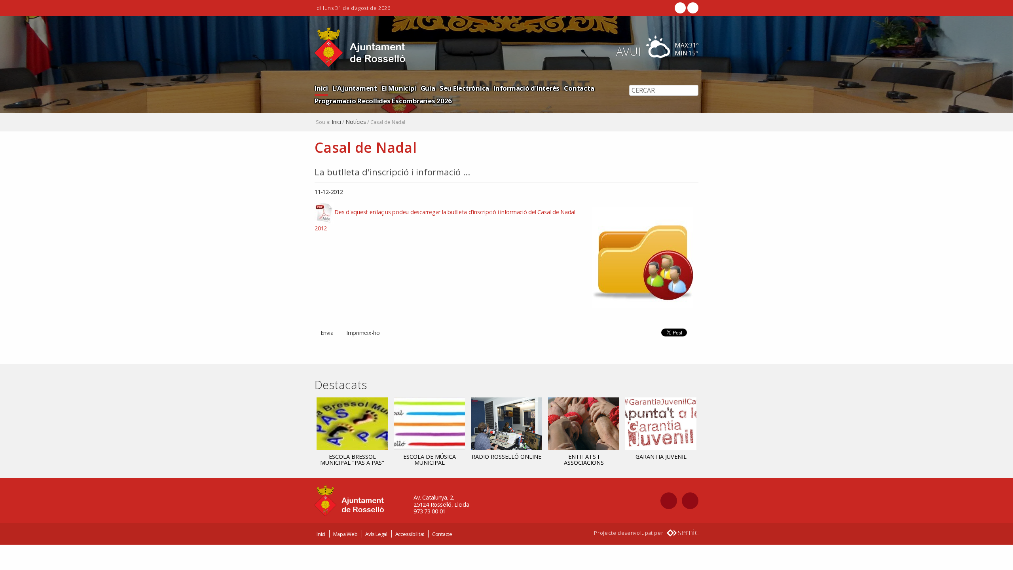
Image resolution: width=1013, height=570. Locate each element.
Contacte (442, 534)
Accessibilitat (410, 534)
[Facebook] (680, 7)
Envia (327, 332)
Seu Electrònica (464, 88)
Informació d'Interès (526, 88)
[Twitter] (692, 7)
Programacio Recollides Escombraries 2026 (383, 100)
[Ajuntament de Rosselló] (360, 47)
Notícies (355, 122)
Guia (428, 88)
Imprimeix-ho (363, 332)
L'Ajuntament (354, 88)
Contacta (579, 88)
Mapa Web (345, 534)
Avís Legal (376, 534)
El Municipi (398, 88)
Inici (321, 88)
